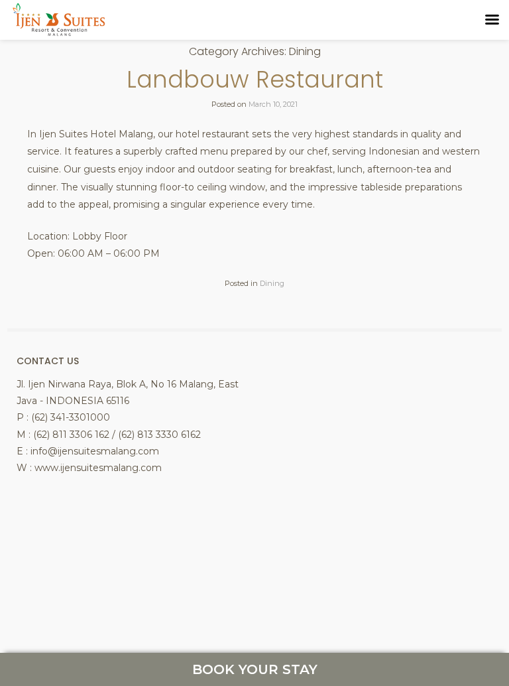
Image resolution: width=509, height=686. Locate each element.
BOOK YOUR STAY (254, 669)
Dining (272, 283)
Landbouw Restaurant (255, 79)
